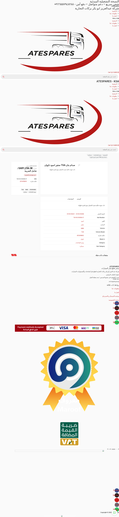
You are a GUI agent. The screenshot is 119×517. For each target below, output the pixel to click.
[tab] (78, 199)
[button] (59, 18)
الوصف (79, 199)
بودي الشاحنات (97, 155)
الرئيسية (114, 11)
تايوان (82, 239)
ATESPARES (23, 181)
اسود (82, 221)
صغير (82, 225)
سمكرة (90, 155)
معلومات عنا (113, 13)
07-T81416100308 (78, 217)
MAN (26, 189)
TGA (22, 189)
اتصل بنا (114, 16)
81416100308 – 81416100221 (75, 214)
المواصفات (70, 199)
